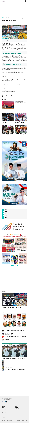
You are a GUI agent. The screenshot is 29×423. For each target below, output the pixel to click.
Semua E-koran (14, 265)
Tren (3, 407)
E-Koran (16, 409)
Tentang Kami (18, 420)
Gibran (6, 211)
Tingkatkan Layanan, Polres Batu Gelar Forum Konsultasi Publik (12, 64)
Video (3, 408)
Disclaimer (27, 420)
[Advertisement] (14, 8)
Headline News (4, 417)
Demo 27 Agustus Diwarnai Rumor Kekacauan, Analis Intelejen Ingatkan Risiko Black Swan (15, 336)
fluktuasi (6, 215)
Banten (16, 406)
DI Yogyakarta (4, 412)
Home (3, 17)
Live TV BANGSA (17, 408)
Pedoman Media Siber (23, 420)
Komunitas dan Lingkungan (5, 409)
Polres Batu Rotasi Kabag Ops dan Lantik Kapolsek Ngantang (12, 53)
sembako (6, 217)
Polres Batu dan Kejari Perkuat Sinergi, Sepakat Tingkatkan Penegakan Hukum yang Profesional (8, 111)
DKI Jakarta (3, 406)
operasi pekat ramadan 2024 (6, 96)
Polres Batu (13, 43)
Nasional (3, 312)
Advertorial (16, 407)
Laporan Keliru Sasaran (7, 339)
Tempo (6, 213)
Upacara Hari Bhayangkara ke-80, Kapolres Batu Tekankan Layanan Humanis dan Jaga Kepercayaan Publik (20, 111)
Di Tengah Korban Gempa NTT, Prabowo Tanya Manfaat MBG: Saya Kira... (13, 333)
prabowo (6, 209)
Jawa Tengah (17, 412)
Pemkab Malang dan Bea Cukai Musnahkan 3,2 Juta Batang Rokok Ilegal (11, 307)
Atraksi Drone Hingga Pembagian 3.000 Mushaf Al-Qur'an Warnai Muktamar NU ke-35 (13, 358)
